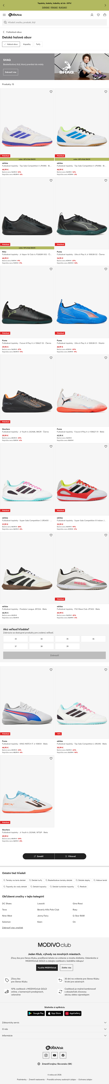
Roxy (75, 909)
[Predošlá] (4, 5)
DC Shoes (7, 903)
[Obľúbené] (98, 15)
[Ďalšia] (105, 5)
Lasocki (41, 903)
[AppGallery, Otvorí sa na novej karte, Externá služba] (72, 1013)
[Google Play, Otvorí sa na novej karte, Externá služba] (36, 1013)
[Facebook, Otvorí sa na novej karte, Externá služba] (63, 1055)
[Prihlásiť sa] (92, 15)
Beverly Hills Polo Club (48, 909)
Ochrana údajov (85, 1079)
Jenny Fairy (42, 915)
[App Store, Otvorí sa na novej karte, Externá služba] (54, 1013)
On (74, 921)
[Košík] (105, 15)
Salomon (6, 921)
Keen (39, 921)
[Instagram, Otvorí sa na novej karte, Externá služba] (46, 1055)
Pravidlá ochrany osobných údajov (61, 1079)
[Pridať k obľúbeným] (51, 91)
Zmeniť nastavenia (37, 1079)
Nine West (7, 915)
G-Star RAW (79, 915)
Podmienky (21, 1079)
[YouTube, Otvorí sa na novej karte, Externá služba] (54, 1055)
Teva (4, 909)
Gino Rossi (78, 903)
